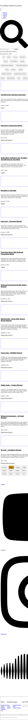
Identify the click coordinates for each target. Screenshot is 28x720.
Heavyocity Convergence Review (11, 125)
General (15, 57)
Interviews (22, 57)
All (3, 57)
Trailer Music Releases (21, 65)
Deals (9, 57)
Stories (2, 78)
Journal (5, 61)
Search (16, 49)
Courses (22, 61)
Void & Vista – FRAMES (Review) (11, 353)
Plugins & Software (6, 73)
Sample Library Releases (7, 65)
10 (17, 474)
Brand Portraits (10, 78)
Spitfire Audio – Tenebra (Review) (12, 385)
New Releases (13, 61)
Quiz (19, 78)
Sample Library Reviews (20, 73)
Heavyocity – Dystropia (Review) (11, 221)
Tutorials (25, 78)
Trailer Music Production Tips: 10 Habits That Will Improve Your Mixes (14, 158)
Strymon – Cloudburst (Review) (11, 450)
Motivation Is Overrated (8, 190)
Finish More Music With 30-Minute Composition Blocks (12, 253)
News (7, 69)
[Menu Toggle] (0, 9)
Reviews (13, 69)
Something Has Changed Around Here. (13, 95)
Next (24, 474)
